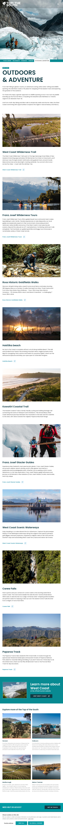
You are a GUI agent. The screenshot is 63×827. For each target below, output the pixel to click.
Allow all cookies (36, 823)
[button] (58, 4)
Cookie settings (8, 823)
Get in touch (52, 807)
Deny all (21, 823)
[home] (29, 4)
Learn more (30, 818)
